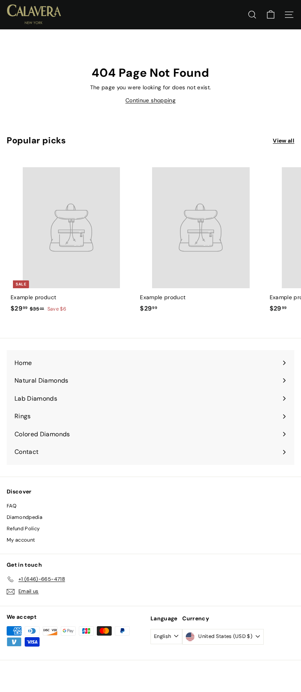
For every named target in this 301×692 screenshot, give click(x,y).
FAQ (11, 505)
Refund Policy (23, 528)
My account (21, 540)
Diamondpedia (24, 517)
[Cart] (270, 14)
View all (283, 140)
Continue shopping (150, 100)
